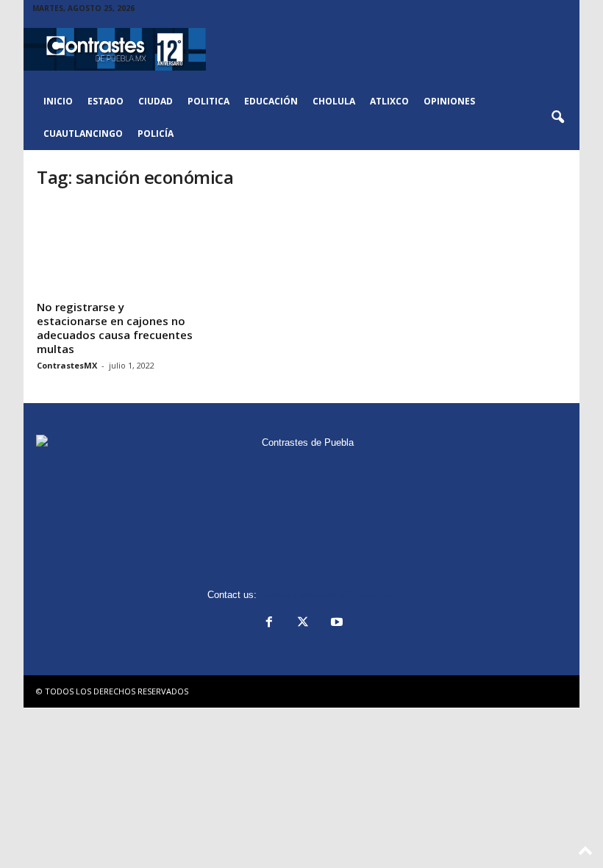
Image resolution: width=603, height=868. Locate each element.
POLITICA (208, 101)
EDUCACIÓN (271, 101)
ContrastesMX (67, 365)
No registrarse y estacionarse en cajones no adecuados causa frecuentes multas (115, 327)
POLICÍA (156, 133)
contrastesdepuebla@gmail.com (328, 594)
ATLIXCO (389, 101)
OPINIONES (449, 101)
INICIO (58, 101)
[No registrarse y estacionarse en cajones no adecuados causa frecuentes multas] (117, 249)
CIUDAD (155, 101)
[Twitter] (303, 623)
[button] (557, 118)
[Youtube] (335, 623)
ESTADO (106, 101)
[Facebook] (269, 623)
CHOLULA (334, 101)
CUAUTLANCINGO (83, 133)
